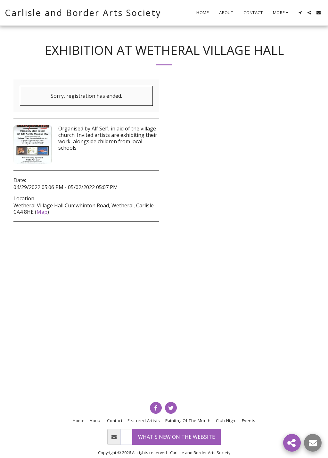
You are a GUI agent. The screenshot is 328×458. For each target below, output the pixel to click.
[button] (300, 13)
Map (42, 211)
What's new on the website (176, 436)
